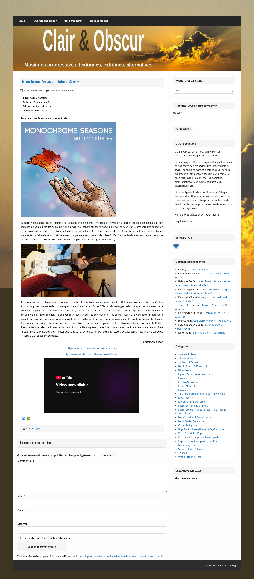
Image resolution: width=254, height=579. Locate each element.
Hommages (184, 389)
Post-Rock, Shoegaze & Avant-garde (198, 437)
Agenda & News (187, 354)
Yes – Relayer (200, 269)
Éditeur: (27, 106)
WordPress (219, 565)
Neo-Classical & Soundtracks (194, 417)
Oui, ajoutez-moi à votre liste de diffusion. (45, 537)
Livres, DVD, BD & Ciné (191, 401)
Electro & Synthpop (189, 381)
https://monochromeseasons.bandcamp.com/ (92, 348)
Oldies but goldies (188, 425)
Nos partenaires (73, 20)
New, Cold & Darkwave (191, 421)
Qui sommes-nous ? (45, 20)
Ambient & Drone (188, 362)
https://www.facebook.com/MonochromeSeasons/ (92, 354)
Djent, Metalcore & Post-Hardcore (197, 374)
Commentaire (26, 460)
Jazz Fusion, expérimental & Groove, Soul (201, 393)
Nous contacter (99, 20)
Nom (21, 496)
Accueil (22, 20)
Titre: (26, 97)
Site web (23, 524)
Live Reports (185, 397)
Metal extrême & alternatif (193, 405)
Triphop (182, 452)
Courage (232, 565)
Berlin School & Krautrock (193, 366)
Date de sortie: (31, 110)
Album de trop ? (187, 358)
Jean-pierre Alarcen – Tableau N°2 (211, 320)
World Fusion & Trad (189, 456)
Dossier (182, 377)
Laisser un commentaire (62, 90)
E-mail (22, 510)
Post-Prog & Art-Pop (190, 433)
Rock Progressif (34, 428)
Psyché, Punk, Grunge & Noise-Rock (198, 441)
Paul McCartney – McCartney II (209, 332)
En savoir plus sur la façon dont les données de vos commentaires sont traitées (120, 556)
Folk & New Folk (187, 385)
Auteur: (27, 101)
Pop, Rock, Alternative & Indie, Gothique (201, 429)
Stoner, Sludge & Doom (191, 448)
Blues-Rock (184, 370)
